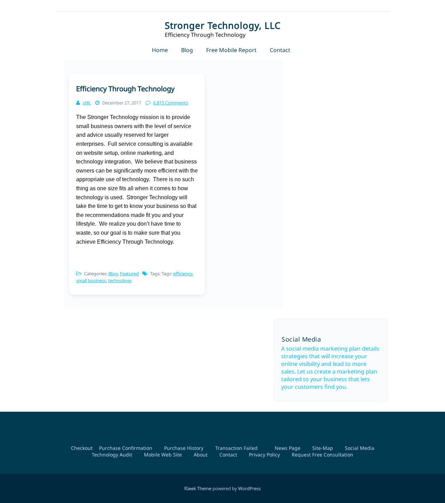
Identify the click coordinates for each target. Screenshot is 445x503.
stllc (87, 103)
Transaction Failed (236, 448)
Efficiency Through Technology (125, 88)
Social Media (359, 448)
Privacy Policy (264, 454)
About (201, 454)
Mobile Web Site (163, 454)
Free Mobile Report (231, 50)
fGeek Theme (197, 488)
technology (120, 280)
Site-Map (322, 448)
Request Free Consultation (322, 454)
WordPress (249, 488)
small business (91, 280)
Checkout (81, 448)
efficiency (182, 273)
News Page (287, 448)
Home (160, 50)
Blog (187, 50)
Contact (280, 50)
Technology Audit (112, 454)
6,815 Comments (170, 103)
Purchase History (183, 448)
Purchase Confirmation (125, 448)
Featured (129, 273)
